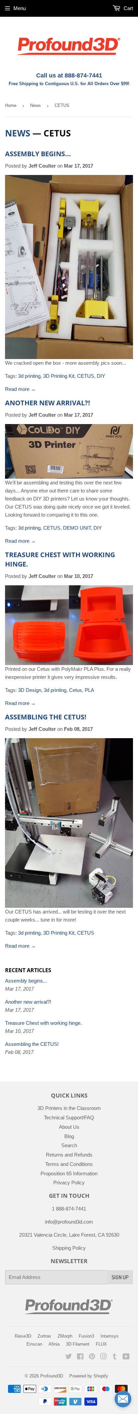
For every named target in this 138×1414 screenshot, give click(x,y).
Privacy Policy (69, 1182)
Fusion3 (86, 1336)
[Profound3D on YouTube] (126, 1357)
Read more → (20, 389)
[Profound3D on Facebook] (80, 1357)
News (35, 105)
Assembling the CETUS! (45, 716)
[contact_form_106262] (123, 1399)
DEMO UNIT (77, 528)
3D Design (29, 690)
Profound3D (51, 1375)
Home (10, 105)
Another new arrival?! (47, 402)
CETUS (85, 376)
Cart (127, 8)
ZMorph (65, 1336)
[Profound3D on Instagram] (103, 1357)
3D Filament (77, 1344)
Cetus (75, 690)
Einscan (34, 1344)
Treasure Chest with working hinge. (43, 1023)
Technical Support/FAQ (69, 1117)
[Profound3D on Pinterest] (91, 1357)
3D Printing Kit (58, 376)
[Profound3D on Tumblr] (115, 1357)
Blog (69, 1136)
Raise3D (23, 1336)
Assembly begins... (38, 153)
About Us (69, 1127)
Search (69, 1145)
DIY (101, 376)
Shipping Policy (69, 1248)
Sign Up (120, 1277)
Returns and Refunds (69, 1155)
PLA (89, 690)
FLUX (101, 1344)
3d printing (29, 376)
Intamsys (109, 1336)
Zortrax (44, 1336)
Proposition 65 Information (69, 1173)
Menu (19, 8)
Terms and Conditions (69, 1164)
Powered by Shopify (88, 1375)
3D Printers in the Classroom (69, 1108)
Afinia (54, 1344)
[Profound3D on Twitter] (68, 1357)
